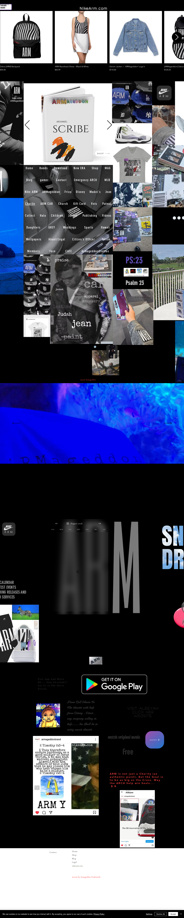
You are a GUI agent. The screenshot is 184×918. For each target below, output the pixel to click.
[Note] (35, 93)
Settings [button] (149, 914)
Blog (74, 858)
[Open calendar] (68, 524)
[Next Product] (177, 37)
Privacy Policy (99, 914)
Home (74, 851)
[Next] (109, 125)
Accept (173, 914)
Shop (74, 855)
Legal (79, 862)
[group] (92, 41)
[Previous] (27, 125)
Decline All (160, 914)
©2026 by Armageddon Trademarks (86, 877)
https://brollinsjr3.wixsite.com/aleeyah (140, 723)
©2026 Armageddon (88, 379)
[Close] (180, 914)
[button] (20, 291)
